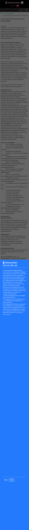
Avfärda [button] (6, 480)
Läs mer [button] (9, 314)
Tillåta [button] (11, 480)
